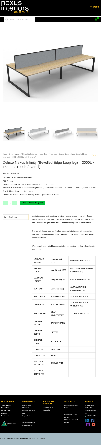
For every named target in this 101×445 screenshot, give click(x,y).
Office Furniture (15, 154)
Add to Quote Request (33, 203)
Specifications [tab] (10, 217)
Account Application (28, 422)
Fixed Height (43, 154)
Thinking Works (6, 405)
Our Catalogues (27, 425)
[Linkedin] (87, 420)
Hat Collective (5, 416)
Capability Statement (28, 416)
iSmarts (42, 438)
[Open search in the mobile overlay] (19, 19)
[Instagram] (88, 424)
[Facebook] (93, 420)
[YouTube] (93, 424)
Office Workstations (29, 154)
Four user (53, 154)
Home (5, 154)
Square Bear (5, 408)
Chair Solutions (6, 410)
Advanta (4, 413)
